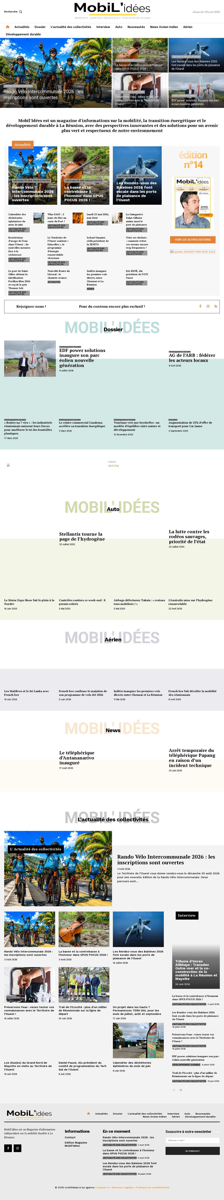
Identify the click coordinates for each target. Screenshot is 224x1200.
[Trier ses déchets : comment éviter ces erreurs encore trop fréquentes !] (156, 241)
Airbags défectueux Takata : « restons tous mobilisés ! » (139, 602)
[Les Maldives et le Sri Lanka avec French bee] (29, 669)
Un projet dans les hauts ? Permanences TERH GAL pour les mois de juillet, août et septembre (137, 1010)
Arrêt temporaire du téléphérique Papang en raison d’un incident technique (192, 757)
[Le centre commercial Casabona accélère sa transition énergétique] (84, 398)
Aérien (90, 289)
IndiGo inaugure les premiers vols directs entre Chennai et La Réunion (97, 277)
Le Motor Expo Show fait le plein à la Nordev (29, 602)
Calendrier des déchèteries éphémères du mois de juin (17, 219)
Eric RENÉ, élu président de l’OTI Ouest (137, 274)
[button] (13, 11)
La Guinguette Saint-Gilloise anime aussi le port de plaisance (136, 219)
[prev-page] (174, 1090)
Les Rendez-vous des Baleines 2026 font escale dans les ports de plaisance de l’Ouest (138, 955)
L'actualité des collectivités (18, 86)
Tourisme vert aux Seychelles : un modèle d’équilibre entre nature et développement (137, 426)
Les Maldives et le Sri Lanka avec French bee (26, 693)
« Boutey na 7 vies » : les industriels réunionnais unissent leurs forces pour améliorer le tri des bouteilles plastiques (28, 428)
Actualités (54, 282)
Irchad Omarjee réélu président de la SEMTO (98, 241)
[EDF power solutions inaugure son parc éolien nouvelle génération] (196, 90)
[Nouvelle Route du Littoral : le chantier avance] (78, 274)
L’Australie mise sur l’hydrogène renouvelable (190, 602)
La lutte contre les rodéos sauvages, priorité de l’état (189, 536)
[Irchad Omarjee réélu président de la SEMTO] (117, 241)
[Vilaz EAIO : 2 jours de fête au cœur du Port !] (78, 218)
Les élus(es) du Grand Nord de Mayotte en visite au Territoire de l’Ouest (28, 1066)
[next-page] (180, 1090)
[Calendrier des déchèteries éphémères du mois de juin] (38, 218)
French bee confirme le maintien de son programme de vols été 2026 (83, 693)
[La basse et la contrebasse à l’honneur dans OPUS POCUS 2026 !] (140, 55)
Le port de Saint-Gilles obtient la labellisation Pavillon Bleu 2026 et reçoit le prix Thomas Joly (19, 279)
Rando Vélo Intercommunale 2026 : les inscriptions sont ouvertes (166, 859)
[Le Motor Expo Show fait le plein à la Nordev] (29, 578)
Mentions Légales (122, 1187)
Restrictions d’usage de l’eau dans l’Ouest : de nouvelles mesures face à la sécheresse (19, 246)
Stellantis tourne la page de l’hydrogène (82, 536)
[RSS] (215, 306)
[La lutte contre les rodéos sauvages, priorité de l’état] (139, 538)
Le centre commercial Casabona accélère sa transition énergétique (82, 424)
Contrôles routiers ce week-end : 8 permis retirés (82, 602)
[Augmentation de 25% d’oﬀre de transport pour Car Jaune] (194, 398)
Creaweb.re (102, 1187)
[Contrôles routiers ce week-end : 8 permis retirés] (84, 578)
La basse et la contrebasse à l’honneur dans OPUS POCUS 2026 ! (83, 953)
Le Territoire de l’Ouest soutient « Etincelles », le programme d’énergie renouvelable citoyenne (58, 248)
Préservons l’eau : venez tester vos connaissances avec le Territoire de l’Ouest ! (29, 1010)
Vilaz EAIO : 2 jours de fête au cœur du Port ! (57, 218)
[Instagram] (208, 306)
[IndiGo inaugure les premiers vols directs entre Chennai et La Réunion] (117, 274)
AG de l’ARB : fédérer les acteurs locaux (192, 357)
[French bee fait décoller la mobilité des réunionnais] (194, 669)
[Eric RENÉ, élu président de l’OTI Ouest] (156, 274)
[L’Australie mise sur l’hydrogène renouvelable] (194, 578)
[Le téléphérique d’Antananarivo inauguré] (30, 759)
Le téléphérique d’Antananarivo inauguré (76, 758)
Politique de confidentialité (152, 1187)
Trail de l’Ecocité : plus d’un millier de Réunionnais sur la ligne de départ (83, 1010)
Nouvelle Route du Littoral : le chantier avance (59, 274)
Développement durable (184, 96)
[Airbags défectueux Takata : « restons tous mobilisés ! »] (139, 578)
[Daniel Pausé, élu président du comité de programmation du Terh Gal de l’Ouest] (84, 1040)
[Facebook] (200, 306)
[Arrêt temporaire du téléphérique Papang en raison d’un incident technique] (139, 759)
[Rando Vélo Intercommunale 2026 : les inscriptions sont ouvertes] (56, 73)
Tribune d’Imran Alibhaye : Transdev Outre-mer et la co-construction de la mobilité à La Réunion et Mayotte (196, 970)
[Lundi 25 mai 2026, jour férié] (117, 218)
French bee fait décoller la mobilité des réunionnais (192, 693)
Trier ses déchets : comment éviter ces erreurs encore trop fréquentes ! (137, 242)
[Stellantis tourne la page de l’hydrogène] (30, 538)
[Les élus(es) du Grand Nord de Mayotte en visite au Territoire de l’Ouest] (29, 1040)
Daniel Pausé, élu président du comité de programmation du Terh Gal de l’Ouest (82, 1066)
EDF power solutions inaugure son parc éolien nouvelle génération (82, 357)
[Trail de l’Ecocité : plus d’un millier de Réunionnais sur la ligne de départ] (84, 985)
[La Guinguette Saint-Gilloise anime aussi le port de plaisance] (156, 218)
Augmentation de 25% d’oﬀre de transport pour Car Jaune (190, 424)
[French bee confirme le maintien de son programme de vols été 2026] (84, 669)
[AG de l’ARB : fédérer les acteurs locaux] (139, 359)
